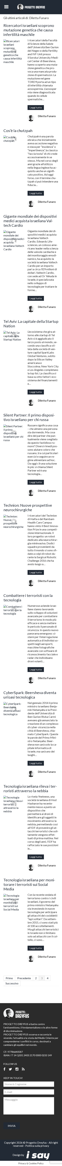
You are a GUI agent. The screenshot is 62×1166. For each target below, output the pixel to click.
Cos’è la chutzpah (17, 130)
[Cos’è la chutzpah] (13, 138)
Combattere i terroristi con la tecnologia (28, 597)
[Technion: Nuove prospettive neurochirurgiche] (13, 522)
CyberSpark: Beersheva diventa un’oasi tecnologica (29, 694)
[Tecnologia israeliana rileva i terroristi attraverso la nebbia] (13, 804)
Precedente (24, 978)
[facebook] (4, 1069)
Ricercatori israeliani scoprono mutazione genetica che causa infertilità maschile (28, 30)
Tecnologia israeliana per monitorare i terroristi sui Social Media (29, 884)
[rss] (23, 1069)
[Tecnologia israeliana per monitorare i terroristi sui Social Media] (13, 902)
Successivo (12, 983)
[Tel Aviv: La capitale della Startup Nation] (13, 336)
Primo (9, 978)
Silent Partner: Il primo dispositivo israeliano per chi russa (29, 417)
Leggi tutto (36, 107)
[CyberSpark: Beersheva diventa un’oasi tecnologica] (13, 709)
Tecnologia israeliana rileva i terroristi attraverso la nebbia (30, 788)
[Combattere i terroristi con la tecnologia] (13, 610)
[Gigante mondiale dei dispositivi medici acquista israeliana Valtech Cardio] (13, 240)
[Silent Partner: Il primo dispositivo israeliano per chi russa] (13, 433)
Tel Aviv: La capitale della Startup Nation (30, 323)
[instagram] (17, 1069)
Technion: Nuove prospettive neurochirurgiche (27, 507)
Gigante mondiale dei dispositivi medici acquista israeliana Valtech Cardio (30, 221)
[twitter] (10, 1069)
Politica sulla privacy (37, 1145)
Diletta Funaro (47, 116)
